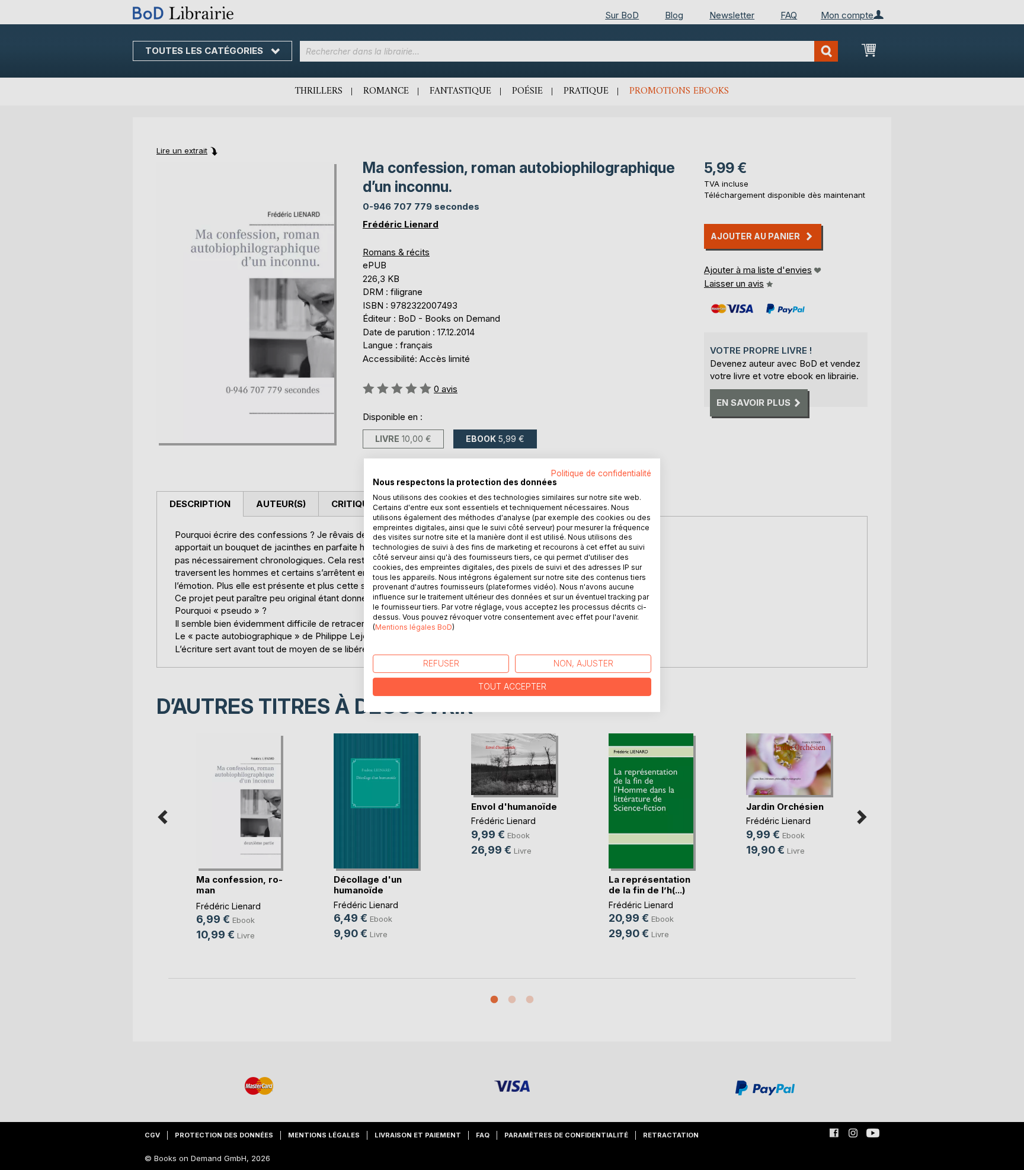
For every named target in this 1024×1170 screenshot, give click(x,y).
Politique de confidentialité (601, 472)
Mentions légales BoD (413, 626)
